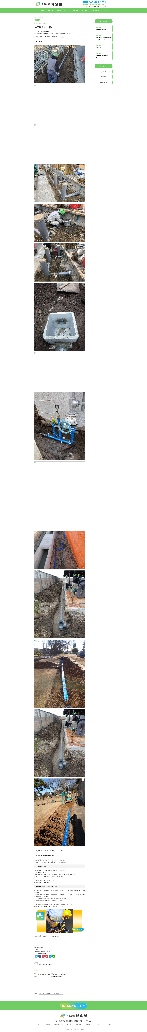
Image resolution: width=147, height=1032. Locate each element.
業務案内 (50, 10)
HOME (42, 10)
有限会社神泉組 (43, 964)
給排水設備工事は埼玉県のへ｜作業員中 (73, 1021)
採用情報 (75, 10)
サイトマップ (109, 1024)
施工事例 (50, 964)
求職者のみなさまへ (63, 10)
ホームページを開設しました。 (103, 56)
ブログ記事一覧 (104, 83)
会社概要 (85, 10)
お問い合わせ (95, 10)
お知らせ (103, 72)
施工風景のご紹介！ (101, 29)
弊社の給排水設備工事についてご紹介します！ (51, 994)
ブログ (105, 10)
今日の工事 (99, 47)
